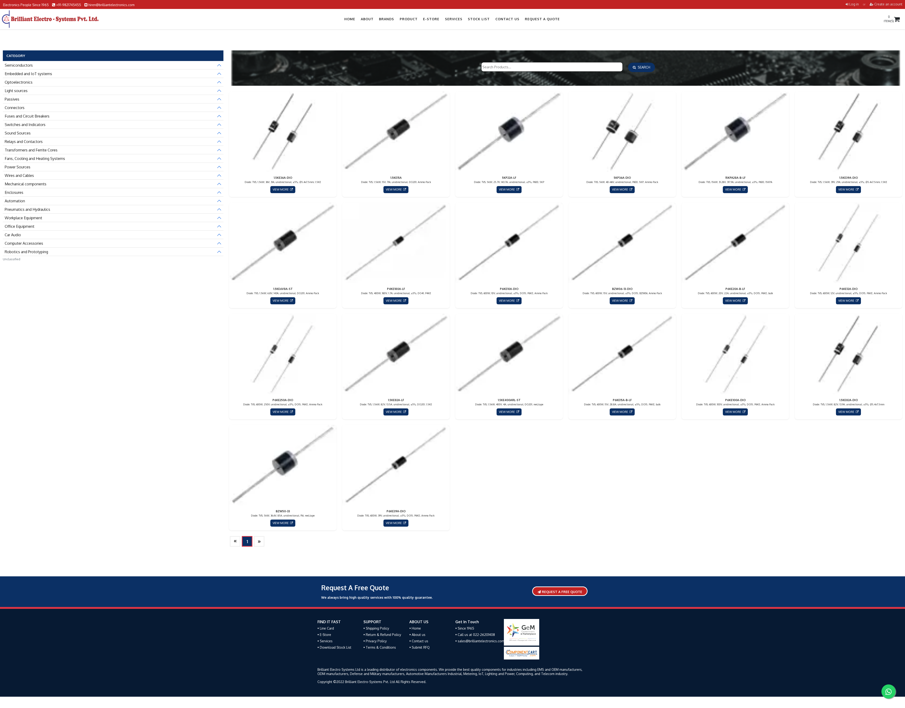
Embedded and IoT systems (28, 73)
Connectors (15, 107)
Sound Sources (18, 133)
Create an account (887, 4)
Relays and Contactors (24, 141)
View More (281, 189)
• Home (415, 628)
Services (453, 19)
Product (409, 19)
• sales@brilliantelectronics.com (479, 641)
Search (643, 67)
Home (349, 19)
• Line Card (325, 628)
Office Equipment (19, 226)
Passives (12, 99)
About (367, 19)
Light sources (16, 90)
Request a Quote (542, 19)
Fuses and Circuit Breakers (27, 116)
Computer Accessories (24, 243)
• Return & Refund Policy (382, 635)
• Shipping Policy (376, 628)
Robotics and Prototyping (26, 251)
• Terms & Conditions (379, 647)
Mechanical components (25, 184)
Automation (15, 201)
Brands (386, 19)
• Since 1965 (464, 628)
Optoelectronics (19, 82)
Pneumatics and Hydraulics (27, 209)
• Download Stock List (334, 647)
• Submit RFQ (419, 647)
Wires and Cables (19, 175)
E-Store (431, 19)
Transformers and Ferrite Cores (31, 150)
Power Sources (17, 167)
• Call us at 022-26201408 (475, 635)
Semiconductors (19, 65)
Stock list (479, 19)
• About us (417, 635)
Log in (853, 4)
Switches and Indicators (25, 124)
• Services (325, 641)
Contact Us (507, 19)
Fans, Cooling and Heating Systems (35, 158)
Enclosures (14, 192)
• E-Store (324, 635)
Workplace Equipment (23, 218)
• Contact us (418, 641)
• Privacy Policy (375, 641)
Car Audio (13, 234)
